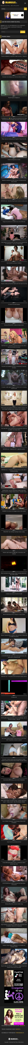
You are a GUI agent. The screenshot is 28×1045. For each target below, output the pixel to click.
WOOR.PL (18, 1029)
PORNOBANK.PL (20, 1032)
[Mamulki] (11, 3)
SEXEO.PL (22, 1025)
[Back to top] (24, 1041)
